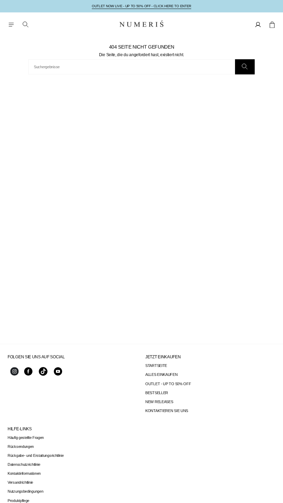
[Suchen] (245, 66)
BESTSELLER (156, 393)
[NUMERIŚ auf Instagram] (14, 374)
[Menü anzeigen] (11, 24)
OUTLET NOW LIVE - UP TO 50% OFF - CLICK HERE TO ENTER (141, 6)
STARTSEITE (156, 365)
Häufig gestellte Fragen (26, 437)
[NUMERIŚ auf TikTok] (43, 375)
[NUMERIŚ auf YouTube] (58, 374)
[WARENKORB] (272, 24)
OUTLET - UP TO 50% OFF (168, 384)
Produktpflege (18, 501)
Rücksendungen (21, 446)
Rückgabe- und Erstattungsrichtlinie (36, 455)
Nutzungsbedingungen (25, 491)
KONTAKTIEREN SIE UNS (166, 411)
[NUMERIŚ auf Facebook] (28, 374)
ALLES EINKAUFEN (161, 374)
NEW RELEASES (159, 402)
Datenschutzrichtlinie (24, 464)
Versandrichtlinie (20, 482)
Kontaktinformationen (24, 473)
